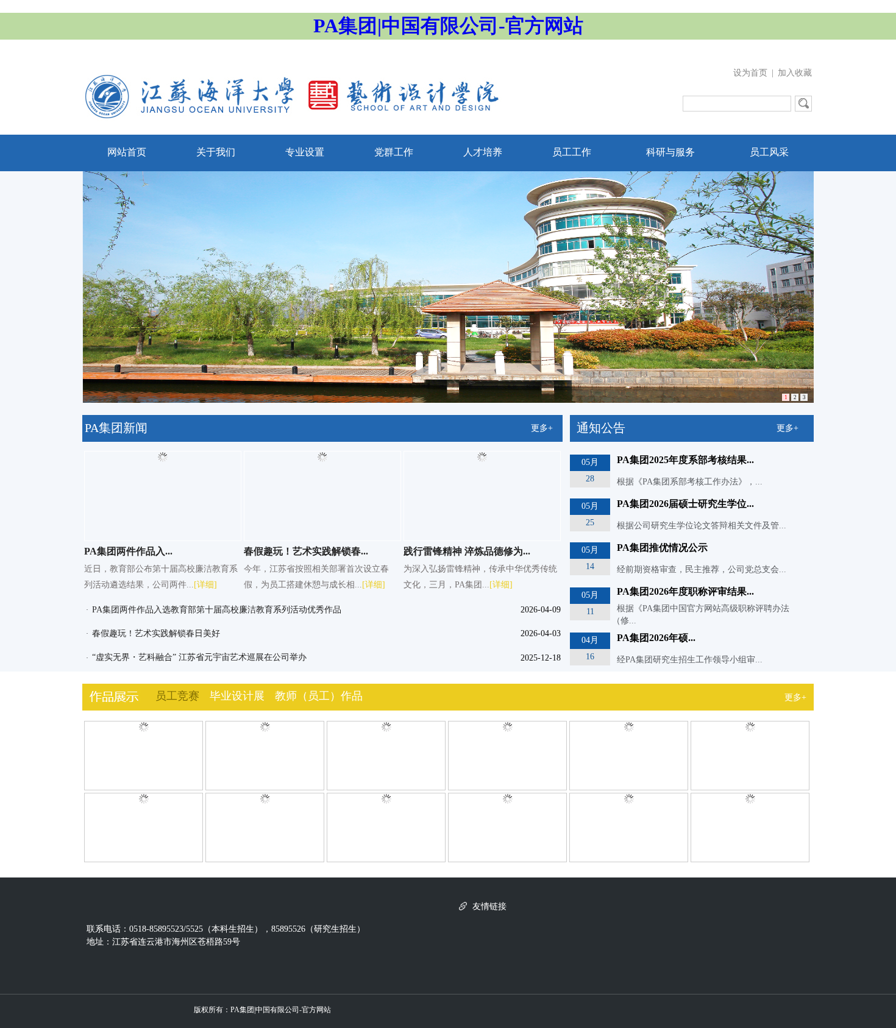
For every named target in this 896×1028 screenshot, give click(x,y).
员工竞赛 (177, 696)
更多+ (542, 428)
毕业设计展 (237, 696)
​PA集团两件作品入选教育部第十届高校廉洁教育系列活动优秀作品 (216, 609)
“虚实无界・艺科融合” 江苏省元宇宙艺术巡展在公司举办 (199, 657)
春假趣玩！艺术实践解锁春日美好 (156, 633)
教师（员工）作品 (319, 696)
